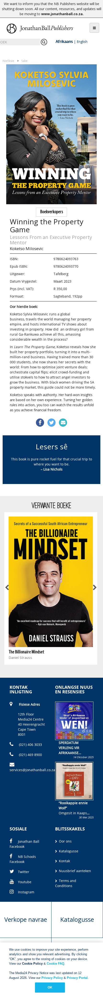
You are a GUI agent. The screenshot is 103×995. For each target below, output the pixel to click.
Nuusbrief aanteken (74, 871)
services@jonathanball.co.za (32, 770)
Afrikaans (64, 41)
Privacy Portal (77, 978)
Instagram (26, 892)
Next (94, 587)
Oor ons (65, 841)
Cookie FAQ (55, 963)
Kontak (64, 861)
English (82, 41)
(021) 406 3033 (30, 744)
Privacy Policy (52, 978)
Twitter (23, 871)
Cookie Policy (32, 963)
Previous (7, 587)
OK (50, 987)
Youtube (24, 882)
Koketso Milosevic (26, 248)
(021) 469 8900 (30, 754)
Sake (24, 61)
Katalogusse (68, 851)
